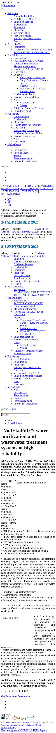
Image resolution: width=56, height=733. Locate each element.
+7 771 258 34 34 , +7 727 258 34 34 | (20, 188)
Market (23, 105)
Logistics (18, 317)
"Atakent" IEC (8, 231)
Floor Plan (19, 30)
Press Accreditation (23, 158)
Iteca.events (19, 141)
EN (9, 205)
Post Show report (22, 35)
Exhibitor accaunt (22, 111)
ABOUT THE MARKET (27, 19)
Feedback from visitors (25, 136)
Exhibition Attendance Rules (28, 133)
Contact (17, 41)
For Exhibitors (14, 55)
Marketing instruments (25, 66)
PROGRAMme (15, 44)
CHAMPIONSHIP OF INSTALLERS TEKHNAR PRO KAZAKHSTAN (33, 51)
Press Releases (14, 423)
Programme (19, 27)
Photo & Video (21, 152)
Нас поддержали (10, 730)
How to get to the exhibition (27, 38)
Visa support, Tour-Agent (32, 77)
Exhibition (12, 13)
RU (9, 202)
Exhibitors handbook (24, 94)
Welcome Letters (22, 33)
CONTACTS (46, 188)
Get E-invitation (21, 116)
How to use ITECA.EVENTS (29, 69)
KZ (9, 199)
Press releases (20, 150)
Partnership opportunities (26, 63)
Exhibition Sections (23, 21)
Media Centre (14, 144)
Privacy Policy (8, 727)
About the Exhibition (24, 16)
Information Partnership (25, 161)
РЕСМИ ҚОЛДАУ (29, 730)
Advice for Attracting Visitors (28, 108)
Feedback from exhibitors (26, 97)
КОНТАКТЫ (46, 185)
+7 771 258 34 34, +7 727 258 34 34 (19, 185)
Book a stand (20, 58)
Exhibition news (28, 102)
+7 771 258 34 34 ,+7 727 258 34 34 (19, 191)
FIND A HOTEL (28, 86)
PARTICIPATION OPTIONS (28, 60)
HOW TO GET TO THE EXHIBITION (32, 90)
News (16, 138)
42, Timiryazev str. (25, 231)
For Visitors (13, 113)
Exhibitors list (20, 24)
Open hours (19, 72)
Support (17, 155)
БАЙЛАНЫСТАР (10, 194)
